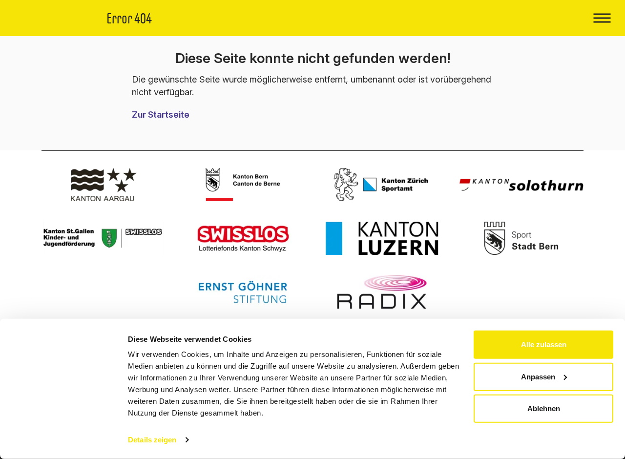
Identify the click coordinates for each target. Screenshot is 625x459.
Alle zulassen (543, 344)
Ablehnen (543, 408)
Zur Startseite (160, 114)
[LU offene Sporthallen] (382, 238)
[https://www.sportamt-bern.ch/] (521, 238)
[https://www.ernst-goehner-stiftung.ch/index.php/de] (243, 292)
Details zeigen (152, 440)
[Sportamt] (382, 184)
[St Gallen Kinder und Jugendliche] (104, 238)
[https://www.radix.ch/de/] (382, 292)
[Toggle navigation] (601, 18)
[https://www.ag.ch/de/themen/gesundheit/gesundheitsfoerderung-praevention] (104, 184)
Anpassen (538, 376)
